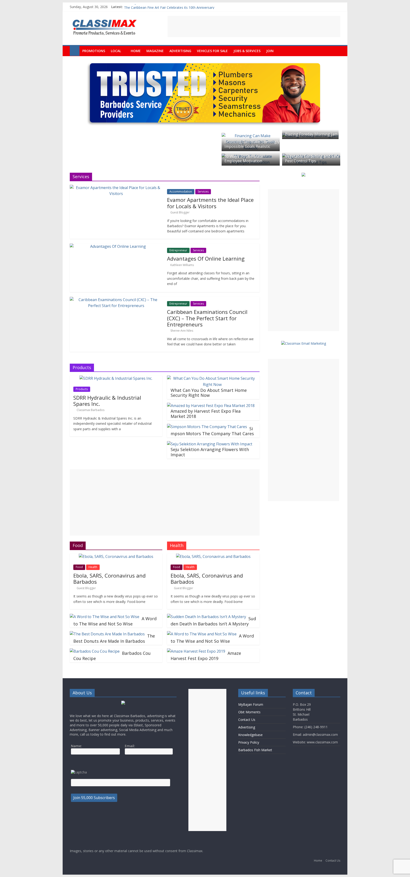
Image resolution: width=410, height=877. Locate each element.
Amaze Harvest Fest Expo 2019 (206, 655)
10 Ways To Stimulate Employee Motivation (243, 158)
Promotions (93, 51)
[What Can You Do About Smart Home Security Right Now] (212, 378)
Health (93, 567)
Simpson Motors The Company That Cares (212, 431)
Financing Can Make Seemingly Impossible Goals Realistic (252, 144)
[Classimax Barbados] (74, 51)
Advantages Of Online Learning (206, 258)
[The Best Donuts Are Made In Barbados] (107, 634)
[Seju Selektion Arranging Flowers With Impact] (209, 444)
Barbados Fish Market (255, 750)
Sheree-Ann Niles (181, 331)
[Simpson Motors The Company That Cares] (207, 426)
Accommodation (180, 192)
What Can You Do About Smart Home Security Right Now (209, 392)
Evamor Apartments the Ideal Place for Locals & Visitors (210, 202)
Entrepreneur (178, 250)
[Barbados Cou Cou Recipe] (95, 651)
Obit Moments (249, 712)
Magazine (155, 51)
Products (82, 389)
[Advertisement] (254, 26)
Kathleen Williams (182, 265)
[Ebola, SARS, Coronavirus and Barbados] (116, 556)
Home (136, 51)
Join (270, 51)
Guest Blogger (180, 212)
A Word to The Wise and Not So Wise (115, 621)
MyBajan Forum (250, 704)
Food (79, 567)
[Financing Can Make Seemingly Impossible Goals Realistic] (251, 135)
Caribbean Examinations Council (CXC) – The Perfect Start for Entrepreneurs (207, 318)
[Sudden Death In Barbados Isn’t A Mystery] (206, 616)
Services (203, 192)
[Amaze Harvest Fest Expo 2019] (196, 651)
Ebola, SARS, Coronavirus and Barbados (109, 578)
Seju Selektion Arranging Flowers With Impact (210, 452)
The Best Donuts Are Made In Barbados (114, 638)
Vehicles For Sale (212, 51)
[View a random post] (335, 51)
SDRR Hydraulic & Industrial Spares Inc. (107, 400)
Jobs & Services (247, 51)
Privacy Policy (248, 742)
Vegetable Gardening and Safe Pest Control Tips (312, 158)
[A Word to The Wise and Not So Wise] (104, 616)
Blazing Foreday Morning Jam (311, 134)
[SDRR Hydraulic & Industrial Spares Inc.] (115, 378)
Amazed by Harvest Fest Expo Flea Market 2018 (206, 413)
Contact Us (246, 719)
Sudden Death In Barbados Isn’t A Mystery (213, 621)
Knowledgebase (250, 734)
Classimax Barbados (90, 410)
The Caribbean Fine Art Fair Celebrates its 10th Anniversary (169, 7)
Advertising (180, 51)
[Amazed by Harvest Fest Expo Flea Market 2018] (211, 405)
